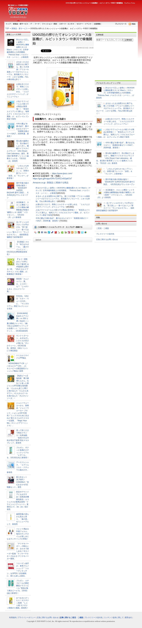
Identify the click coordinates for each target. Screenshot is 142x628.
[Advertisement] (83, 12)
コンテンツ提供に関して (114, 617)
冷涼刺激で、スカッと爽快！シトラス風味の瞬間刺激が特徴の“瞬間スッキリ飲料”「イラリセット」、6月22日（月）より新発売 (18, 209)
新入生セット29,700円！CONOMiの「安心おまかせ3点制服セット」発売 (18, 482)
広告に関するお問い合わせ (107, 239)
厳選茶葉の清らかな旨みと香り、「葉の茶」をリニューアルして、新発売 (18, 519)
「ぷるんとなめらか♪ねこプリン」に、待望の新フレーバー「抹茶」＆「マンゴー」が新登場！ (118, 171)
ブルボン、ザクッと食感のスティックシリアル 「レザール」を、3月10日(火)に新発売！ (18, 453)
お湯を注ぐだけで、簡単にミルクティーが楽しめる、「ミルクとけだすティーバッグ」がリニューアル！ (118, 121)
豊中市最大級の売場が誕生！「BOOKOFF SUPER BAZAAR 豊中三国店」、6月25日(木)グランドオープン (18, 190)
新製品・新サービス (20, 28)
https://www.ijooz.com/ (62, 173)
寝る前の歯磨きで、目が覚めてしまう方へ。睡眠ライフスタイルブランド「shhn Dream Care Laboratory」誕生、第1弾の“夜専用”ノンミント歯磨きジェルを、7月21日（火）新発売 (18, 151)
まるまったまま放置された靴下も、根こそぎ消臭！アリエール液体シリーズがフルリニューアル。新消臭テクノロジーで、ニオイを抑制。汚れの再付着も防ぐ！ (63, 198)
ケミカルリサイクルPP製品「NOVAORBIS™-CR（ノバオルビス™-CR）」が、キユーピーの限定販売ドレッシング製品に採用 (18, 363)
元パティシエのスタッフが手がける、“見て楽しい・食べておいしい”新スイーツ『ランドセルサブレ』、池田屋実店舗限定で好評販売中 (18, 229)
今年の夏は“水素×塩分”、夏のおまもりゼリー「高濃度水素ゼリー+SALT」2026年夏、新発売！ (119, 145)
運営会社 (128, 617)
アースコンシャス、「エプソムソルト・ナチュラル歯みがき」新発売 (18, 467)
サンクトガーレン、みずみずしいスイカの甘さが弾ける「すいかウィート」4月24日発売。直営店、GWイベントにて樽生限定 (18, 343)
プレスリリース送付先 (105, 234)
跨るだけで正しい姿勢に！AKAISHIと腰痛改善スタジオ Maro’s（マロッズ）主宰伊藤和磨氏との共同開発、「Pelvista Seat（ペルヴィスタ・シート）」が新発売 (63, 190)
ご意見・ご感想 (102, 228)
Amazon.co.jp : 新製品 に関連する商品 (50, 182)
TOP (7, 28)
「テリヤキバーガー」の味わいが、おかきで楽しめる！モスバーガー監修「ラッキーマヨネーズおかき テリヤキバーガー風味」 (18, 551)
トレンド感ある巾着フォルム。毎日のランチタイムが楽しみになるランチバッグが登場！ (18, 534)
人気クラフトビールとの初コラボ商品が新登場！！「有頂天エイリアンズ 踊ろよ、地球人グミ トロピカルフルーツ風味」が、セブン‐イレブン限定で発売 (63, 212)
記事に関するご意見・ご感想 (71, 617)
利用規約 (12, 617)
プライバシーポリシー (27, 617)
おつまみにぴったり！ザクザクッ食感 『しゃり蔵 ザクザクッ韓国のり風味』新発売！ (18, 603)
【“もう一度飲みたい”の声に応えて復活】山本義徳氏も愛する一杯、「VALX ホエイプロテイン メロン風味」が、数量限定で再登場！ (18, 266)
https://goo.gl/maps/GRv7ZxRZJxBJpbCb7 (52, 178)
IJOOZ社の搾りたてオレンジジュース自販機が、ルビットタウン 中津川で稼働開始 (62, 39)
